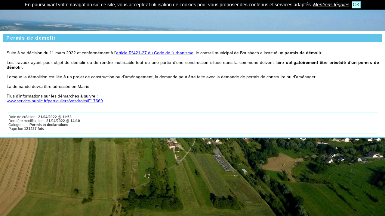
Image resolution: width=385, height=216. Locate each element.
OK (356, 4)
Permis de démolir (31, 37)
